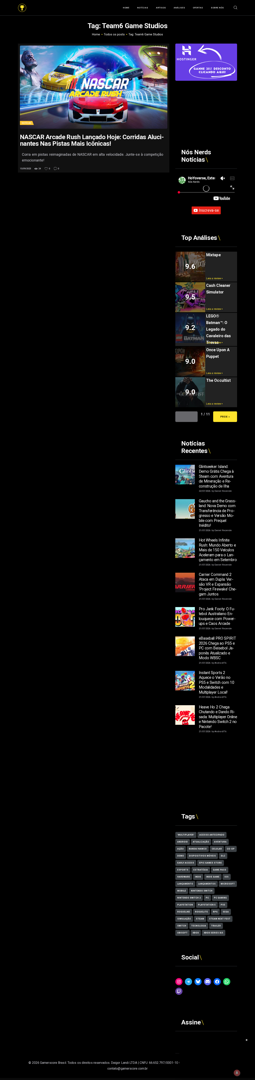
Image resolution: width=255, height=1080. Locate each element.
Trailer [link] (216, 926)
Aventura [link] (220, 842)
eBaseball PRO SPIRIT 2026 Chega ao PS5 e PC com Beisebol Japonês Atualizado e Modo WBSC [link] (217, 648)
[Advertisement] (206, 106)
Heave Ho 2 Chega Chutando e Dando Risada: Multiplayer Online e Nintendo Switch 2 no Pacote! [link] (218, 717)
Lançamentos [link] (207, 884)
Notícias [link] (26, 123)
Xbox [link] (196, 933)
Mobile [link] (181, 891)
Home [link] (96, 34)
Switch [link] (181, 926)
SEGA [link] (226, 912)
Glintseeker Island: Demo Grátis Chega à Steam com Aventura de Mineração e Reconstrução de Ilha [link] (216, 476)
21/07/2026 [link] (205, 530)
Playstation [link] (185, 905)
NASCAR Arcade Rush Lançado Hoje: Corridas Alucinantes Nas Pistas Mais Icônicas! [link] (92, 140)
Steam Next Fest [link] (219, 919)
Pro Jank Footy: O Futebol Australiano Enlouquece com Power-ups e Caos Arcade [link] (217, 616)
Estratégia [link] (200, 870)
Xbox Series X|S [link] (213, 933)
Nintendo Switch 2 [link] (189, 898)
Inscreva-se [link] (209, 210)
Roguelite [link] (201, 912)
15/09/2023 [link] (25, 168)
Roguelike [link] (183, 912)
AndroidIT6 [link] (220, 663)
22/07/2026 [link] (205, 491)
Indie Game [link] (213, 877)
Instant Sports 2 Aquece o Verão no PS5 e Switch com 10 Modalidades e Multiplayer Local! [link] (216, 682)
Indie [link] (198, 877)
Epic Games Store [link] (210, 863)
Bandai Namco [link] (198, 849)
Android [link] (182, 842)
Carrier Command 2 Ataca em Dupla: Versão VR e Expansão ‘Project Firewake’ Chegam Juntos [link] (217, 584)
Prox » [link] (225, 416)
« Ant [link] (186, 416)
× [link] (247, 1040)
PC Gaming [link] (220, 898)
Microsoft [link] (228, 884)
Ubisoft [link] (182, 933)
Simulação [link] (184, 919)
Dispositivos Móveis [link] (202, 856)
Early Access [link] (185, 863)
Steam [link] (200, 919)
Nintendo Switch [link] (202, 891)
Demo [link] (180, 856)
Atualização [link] (201, 842)
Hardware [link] (183, 877)
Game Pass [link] (219, 870)
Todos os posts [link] (114, 34)
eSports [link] (182, 870)
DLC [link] (223, 856)
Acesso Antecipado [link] (212, 835)
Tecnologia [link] (198, 926)
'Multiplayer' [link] (185, 835)
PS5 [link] (223, 905)
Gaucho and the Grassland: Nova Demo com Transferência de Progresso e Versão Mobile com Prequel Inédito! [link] (217, 513)
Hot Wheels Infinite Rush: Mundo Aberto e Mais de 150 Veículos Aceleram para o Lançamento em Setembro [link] (218, 550)
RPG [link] (215, 912)
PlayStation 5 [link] (207, 905)
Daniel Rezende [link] (223, 491)
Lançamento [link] (185, 884)
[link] (22, 6)
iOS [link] (227, 877)
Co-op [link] (231, 849)
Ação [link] (180, 849)
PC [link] (207, 898)
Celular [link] (217, 849)
